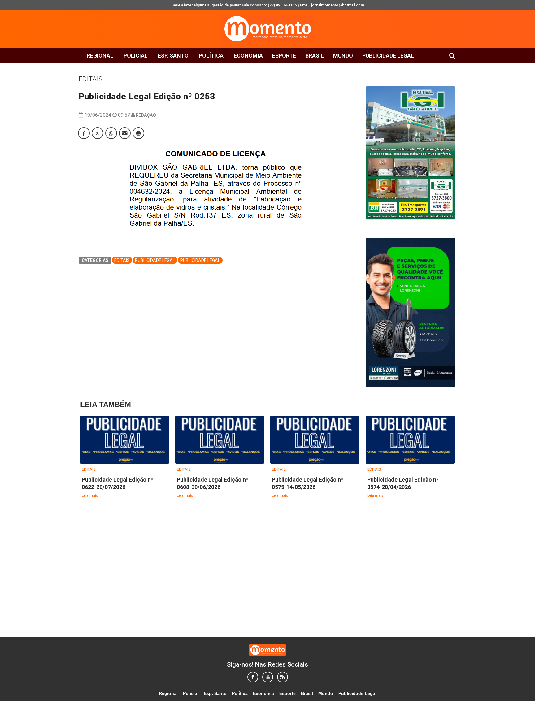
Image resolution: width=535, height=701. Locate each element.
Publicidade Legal (388, 55)
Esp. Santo (173, 55)
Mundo (343, 55)
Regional (100, 55)
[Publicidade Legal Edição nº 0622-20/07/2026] (124, 440)
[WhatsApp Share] (111, 133)
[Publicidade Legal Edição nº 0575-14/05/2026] (314, 440)
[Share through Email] (125, 133)
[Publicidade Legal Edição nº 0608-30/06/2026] (219, 440)
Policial (136, 55)
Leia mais (90, 495)
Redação (146, 115)
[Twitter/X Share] (97, 133)
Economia (248, 55)
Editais (90, 79)
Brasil (314, 55)
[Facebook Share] (84, 133)
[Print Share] (138, 133)
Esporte (284, 55)
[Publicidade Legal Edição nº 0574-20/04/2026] (410, 440)
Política (211, 55)
